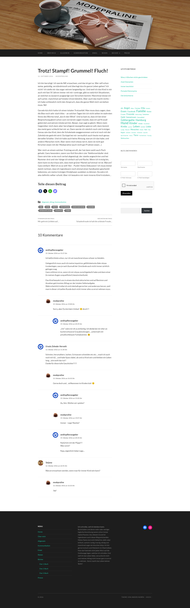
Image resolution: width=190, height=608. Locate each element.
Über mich (51, 53)
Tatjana (49, 462)
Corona (137, 108)
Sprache (145, 132)
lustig (122, 129)
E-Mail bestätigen (143, 178)
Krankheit (146, 123)
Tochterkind (142, 135)
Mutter (141, 129)
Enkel (94, 53)
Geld (123, 117)
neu (149, 129)
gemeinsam (131, 117)
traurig (149, 135)
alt (122, 108)
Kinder (133, 123)
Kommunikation (81, 53)
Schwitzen (139, 132)
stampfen (58, 210)
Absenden (126, 193)
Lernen (143, 127)
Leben (136, 126)
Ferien (149, 111)
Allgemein (64, 53)
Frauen (123, 114)
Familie (141, 111)
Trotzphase (65, 207)
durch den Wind (79, 207)
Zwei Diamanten (127, 82)
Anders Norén (138, 597)
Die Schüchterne (127, 95)
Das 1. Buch (43, 564)
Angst (127, 108)
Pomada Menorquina (129, 91)
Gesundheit (140, 117)
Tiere (135, 135)
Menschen (135, 129)
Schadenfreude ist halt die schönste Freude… (94, 220)
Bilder (132, 108)
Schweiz (133, 132)
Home (40, 53)
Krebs (124, 126)
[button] (40, 191)
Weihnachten (125, 138)
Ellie (143, 108)
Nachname (141, 167)
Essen (124, 111)
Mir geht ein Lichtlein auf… (48, 220)
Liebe (148, 126)
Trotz (55, 207)
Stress (131, 135)
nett (145, 129)
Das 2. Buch (43, 569)
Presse (127, 53)
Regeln (123, 132)
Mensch (127, 129)
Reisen (104, 53)
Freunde (130, 114)
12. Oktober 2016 (45, 76)
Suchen (147, 211)
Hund (124, 123)
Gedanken (145, 114)
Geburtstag (138, 114)
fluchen (91, 207)
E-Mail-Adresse (126, 178)
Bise (41, 207)
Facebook (131, 111)
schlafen (128, 132)
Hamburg (141, 120)
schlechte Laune (46, 210)
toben (68, 210)
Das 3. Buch (43, 573)
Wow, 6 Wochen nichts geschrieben (134, 77)
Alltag (52, 202)
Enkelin (148, 108)
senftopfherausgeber (54, 250)
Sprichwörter (124, 135)
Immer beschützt (127, 86)
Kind (47, 207)
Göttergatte (128, 120)
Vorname (124, 167)
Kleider (140, 123)
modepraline (62, 76)
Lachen (130, 127)
